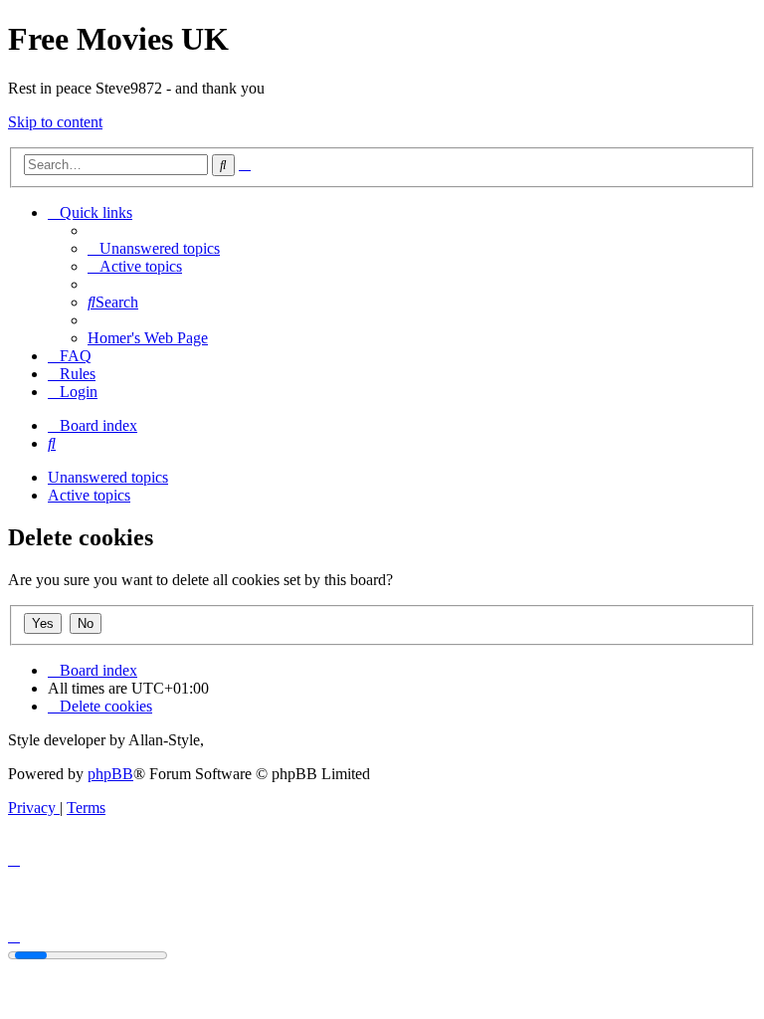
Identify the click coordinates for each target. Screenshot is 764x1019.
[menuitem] (154, 248)
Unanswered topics (108, 477)
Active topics (89, 495)
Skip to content (55, 121)
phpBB (110, 773)
